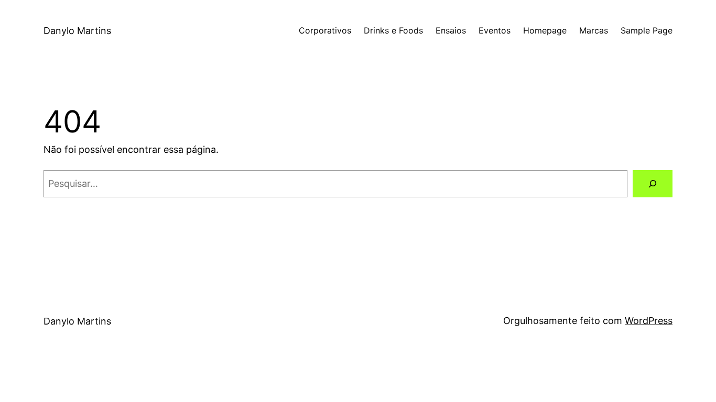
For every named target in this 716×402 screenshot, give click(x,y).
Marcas (593, 30)
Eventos (495, 30)
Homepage (545, 30)
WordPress (648, 320)
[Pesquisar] (652, 183)
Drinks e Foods (393, 30)
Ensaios (451, 30)
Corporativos (325, 30)
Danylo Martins (77, 30)
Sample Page (646, 30)
